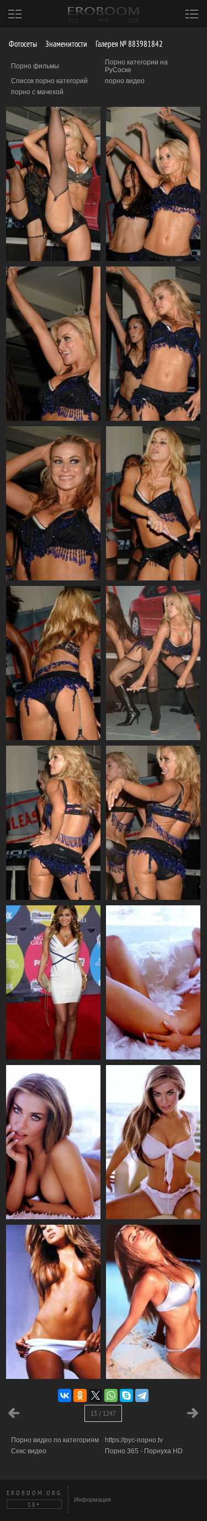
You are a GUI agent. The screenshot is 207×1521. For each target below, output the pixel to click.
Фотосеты (22, 44)
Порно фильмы (35, 66)
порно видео (125, 81)
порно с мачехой (37, 92)
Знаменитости (65, 44)
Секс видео (28, 1451)
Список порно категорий (49, 81)
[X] (95, 1395)
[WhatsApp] (111, 1395)
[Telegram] (141, 1395)
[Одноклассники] (80, 1395)
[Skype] (126, 1395)
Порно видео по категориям (55, 1440)
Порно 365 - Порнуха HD (144, 1451)
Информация (92, 1499)
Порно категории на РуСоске (136, 66)
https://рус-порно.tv (134, 1440)
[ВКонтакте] (64, 1395)
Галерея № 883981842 (128, 44)
